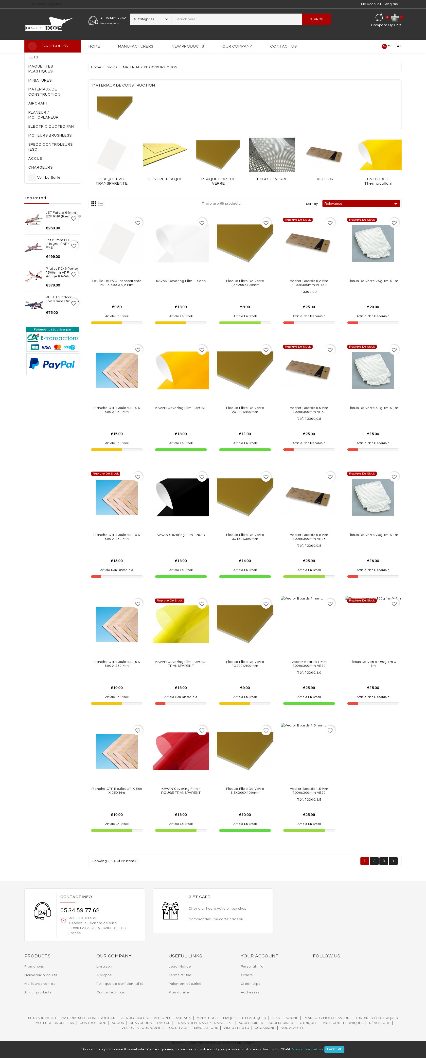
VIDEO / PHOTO (236, 1028)
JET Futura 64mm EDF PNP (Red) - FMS (63, 214)
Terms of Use (180, 975)
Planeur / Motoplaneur (327, 1018)
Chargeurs (140, 1023)
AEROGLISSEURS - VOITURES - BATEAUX (156, 1018)
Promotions (34, 966)
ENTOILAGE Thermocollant (378, 181)
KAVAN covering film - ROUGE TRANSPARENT (181, 790)
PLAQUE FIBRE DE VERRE (218, 181)
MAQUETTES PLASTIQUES (244, 1018)
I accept (334, 1049)
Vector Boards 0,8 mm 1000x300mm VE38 (309, 536)
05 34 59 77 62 (79, 910)
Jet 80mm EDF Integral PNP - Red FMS (62, 243)
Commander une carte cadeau (216, 919)
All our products (38, 992)
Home (94, 46)
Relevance (361, 204)
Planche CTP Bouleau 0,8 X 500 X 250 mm (116, 663)
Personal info (252, 966)
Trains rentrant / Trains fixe (204, 1023)
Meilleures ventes (39, 984)
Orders (247, 975)
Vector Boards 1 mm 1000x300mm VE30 (309, 663)
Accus (118, 1023)
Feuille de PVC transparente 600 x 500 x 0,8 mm (117, 282)
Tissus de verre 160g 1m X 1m (373, 663)
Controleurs (93, 1023)
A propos (103, 975)
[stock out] (320, 264)
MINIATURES (206, 1018)
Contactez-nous (110, 992)
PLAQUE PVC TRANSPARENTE (111, 181)
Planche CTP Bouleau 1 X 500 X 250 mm (116, 790)
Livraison (104, 966)
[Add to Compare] (117, 264)
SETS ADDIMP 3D (42, 1018)
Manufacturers (136, 46)
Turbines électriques (376, 1018)
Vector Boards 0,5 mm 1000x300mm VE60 (309, 409)
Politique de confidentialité (119, 984)
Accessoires (251, 1023)
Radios (163, 1023)
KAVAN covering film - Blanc (181, 281)
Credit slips (250, 984)
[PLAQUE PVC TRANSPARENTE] (112, 155)
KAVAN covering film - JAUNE (181, 408)
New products (188, 46)
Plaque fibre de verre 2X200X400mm (245, 409)
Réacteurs (379, 1023)
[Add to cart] (128, 264)
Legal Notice (180, 966)
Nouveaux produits (40, 975)
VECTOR (325, 179)
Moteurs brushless (55, 1023)
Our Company (237, 46)
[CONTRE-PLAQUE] (165, 155)
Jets (276, 1018)
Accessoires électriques (293, 1023)
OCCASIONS (265, 1028)
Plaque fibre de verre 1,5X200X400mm (245, 790)
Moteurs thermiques (343, 1023)
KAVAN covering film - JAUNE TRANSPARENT (181, 663)
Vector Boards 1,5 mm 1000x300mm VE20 (309, 790)
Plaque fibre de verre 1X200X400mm (245, 663)
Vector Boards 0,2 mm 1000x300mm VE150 (309, 282)
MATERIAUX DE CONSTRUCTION (88, 1018)
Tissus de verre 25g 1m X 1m (373, 281)
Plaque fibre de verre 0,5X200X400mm (245, 282)
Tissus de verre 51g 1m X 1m (373, 408)
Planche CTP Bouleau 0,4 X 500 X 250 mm (116, 409)
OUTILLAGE (178, 1028)
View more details (307, 1049)
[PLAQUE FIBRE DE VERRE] (218, 155)
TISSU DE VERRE (271, 179)
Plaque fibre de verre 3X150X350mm (245, 536)
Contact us (283, 46)
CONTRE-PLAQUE (165, 179)
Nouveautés (292, 1028)
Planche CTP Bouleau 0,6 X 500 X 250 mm (116, 536)
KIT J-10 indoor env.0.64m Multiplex (63, 299)
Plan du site (179, 992)
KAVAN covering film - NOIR (181, 535)
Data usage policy (46, 4)
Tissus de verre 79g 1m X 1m (373, 535)
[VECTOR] (325, 155)
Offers (395, 46)
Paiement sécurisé (185, 984)
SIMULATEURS (206, 1028)
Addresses (250, 992)
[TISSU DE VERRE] (272, 155)
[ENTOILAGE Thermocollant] (378, 155)
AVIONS (291, 1018)
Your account (260, 956)
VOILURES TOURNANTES (142, 1028)
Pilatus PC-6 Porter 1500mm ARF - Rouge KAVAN (62, 272)
